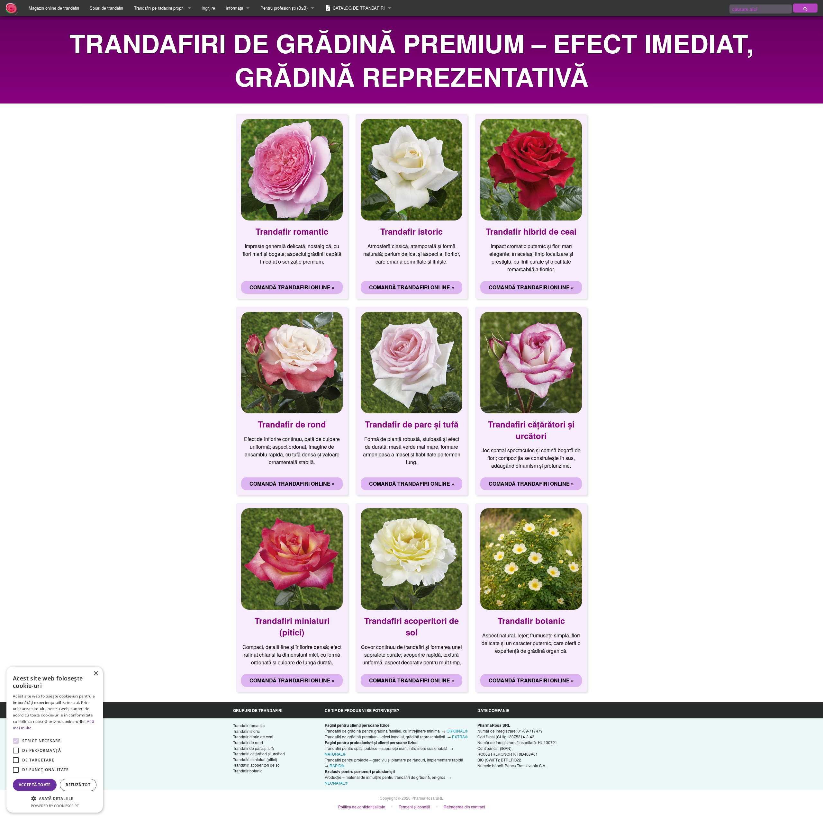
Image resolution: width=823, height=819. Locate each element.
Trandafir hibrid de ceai (253, 736)
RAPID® (337, 765)
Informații (234, 8)
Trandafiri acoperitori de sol (257, 765)
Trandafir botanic (247, 770)
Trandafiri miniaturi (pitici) (255, 759)
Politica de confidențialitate (361, 806)
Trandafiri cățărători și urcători (259, 753)
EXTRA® (460, 736)
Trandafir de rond (248, 742)
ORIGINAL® (457, 731)
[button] (54, 798)
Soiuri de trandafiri (106, 8)
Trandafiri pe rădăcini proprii (159, 8)
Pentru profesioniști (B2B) (284, 8)
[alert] (54, 740)
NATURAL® (335, 754)
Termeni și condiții (414, 806)
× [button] (95, 673)
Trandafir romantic (249, 725)
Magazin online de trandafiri (54, 8)
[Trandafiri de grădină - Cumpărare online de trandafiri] (805, 8)
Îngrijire (208, 8)
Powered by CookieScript (55, 805)
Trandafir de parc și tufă (253, 748)
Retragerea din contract (464, 806)
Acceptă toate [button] (35, 785)
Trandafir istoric (246, 731)
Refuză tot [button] (78, 785)
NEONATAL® (336, 783)
